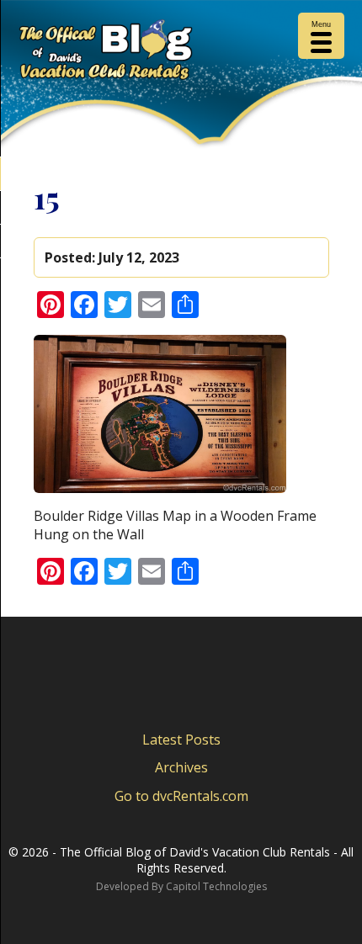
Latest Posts (181, 739)
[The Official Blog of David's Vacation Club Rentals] (181, 53)
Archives (181, 767)
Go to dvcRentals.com (181, 796)
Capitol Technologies (216, 886)
